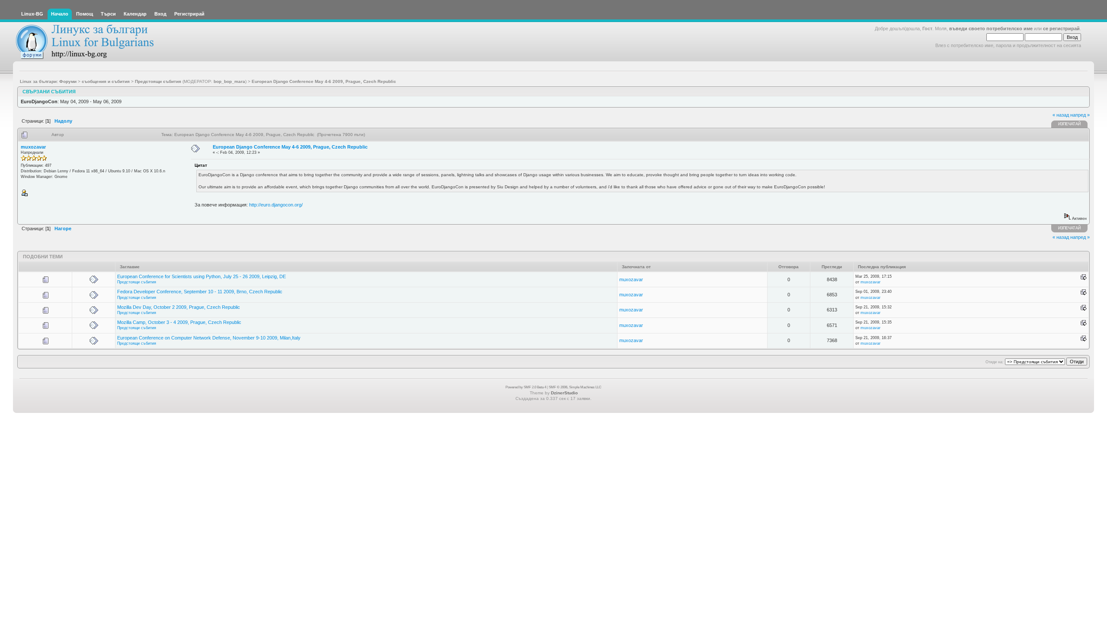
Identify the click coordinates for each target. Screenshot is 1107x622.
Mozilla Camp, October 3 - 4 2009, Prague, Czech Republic (179, 322)
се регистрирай (1061, 28)
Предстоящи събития (136, 282)
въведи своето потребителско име (991, 28)
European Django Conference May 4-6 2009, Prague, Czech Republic (290, 146)
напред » (1080, 114)
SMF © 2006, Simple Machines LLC (575, 387)
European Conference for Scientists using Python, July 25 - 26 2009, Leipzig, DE (201, 276)
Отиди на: (994, 362)
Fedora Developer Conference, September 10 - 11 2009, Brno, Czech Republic (199, 291)
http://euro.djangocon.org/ (276, 204)
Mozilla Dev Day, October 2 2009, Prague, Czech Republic (178, 307)
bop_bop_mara (229, 81)
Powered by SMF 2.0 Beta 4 (526, 387)
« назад (1061, 114)
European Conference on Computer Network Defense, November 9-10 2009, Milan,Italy (209, 337)
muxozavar (33, 146)
